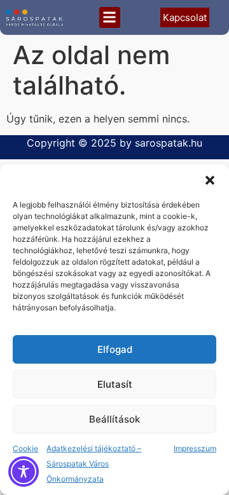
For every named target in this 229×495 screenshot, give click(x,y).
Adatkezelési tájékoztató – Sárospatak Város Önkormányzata (93, 464)
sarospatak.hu (168, 142)
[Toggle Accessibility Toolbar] (24, 471)
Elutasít (114, 384)
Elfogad (114, 349)
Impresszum (195, 448)
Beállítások (114, 419)
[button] (210, 180)
